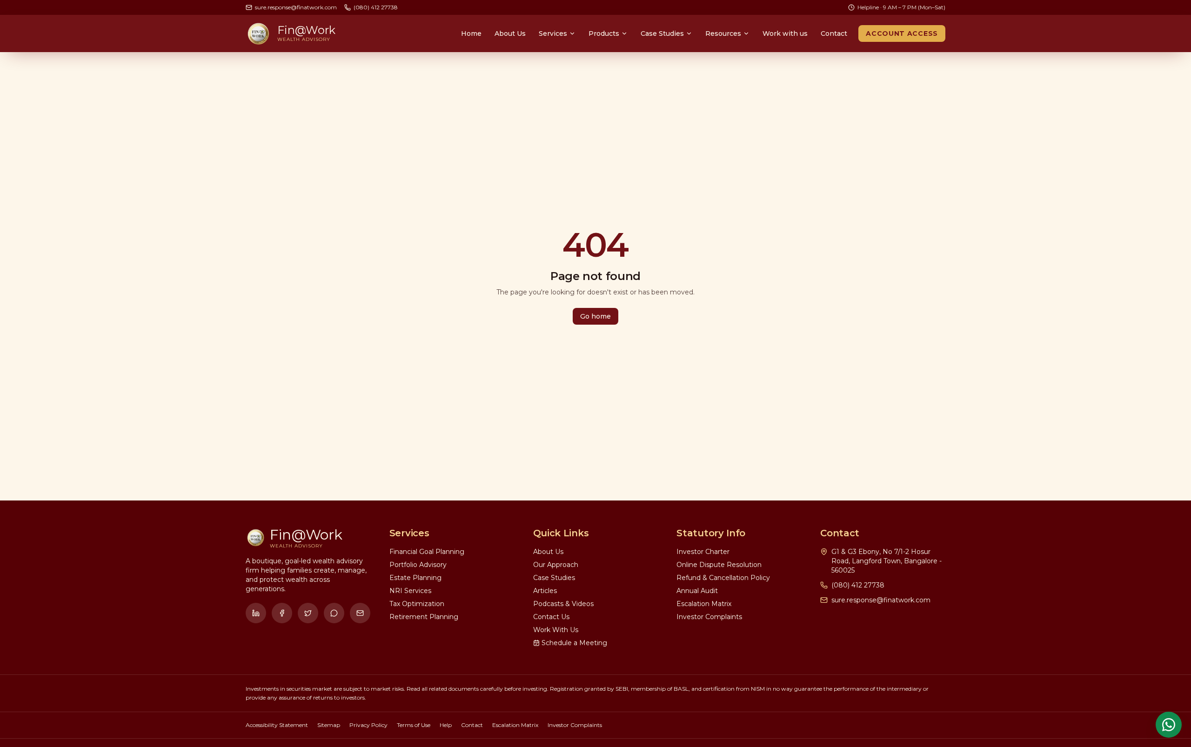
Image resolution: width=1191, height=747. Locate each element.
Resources (723, 33)
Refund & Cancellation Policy (723, 578)
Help (446, 724)
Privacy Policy (368, 724)
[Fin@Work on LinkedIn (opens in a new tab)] (256, 613)
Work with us (785, 33)
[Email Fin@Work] (360, 613)
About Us (510, 33)
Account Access (902, 33)
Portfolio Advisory (418, 564)
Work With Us (555, 630)
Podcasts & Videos (563, 604)
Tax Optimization (416, 604)
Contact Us (551, 617)
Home (471, 33)
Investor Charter (702, 551)
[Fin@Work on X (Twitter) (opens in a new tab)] (308, 613)
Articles (545, 591)
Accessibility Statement (277, 724)
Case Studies (662, 33)
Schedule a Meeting (574, 643)
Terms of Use (413, 724)
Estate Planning (415, 578)
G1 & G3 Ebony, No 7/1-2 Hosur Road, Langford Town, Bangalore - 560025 (886, 560)
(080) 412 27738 (857, 585)
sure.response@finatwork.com (880, 600)
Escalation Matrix (703, 604)
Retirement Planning (423, 617)
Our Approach (555, 564)
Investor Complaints (709, 617)
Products (604, 33)
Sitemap (328, 724)
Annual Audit (697, 591)
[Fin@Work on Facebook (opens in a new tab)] (282, 613)
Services (553, 33)
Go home (595, 316)
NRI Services (410, 591)
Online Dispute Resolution (719, 564)
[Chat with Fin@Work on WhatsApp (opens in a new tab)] (334, 613)
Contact (834, 33)
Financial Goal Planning (426, 551)
